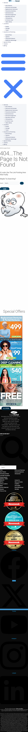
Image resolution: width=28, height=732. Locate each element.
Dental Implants (3, 477)
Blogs (1, 485)
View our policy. (19, 708)
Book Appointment (19, 487)
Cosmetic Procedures (5, 475)
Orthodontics (18, 473)
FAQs (1, 470)
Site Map (17, 489)
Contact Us (17, 480)
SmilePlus (17, 483)
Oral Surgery (17, 485)
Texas (6, 30)
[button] (13, 75)
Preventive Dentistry (4, 473)
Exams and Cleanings (20, 470)
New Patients (3, 472)
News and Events (19, 482)
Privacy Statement (4, 487)
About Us (2, 480)
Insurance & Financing (9, 32)
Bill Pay (5, 45)
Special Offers (7, 42)
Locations (6, 23)
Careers (6, 44)
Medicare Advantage (10, 40)
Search (1, 183)
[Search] (22, 183)
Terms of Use (3, 491)
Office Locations (4, 483)
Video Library (8, 22)
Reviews (2, 489)
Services (6, 2)
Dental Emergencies (19, 472)
